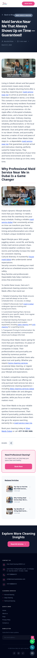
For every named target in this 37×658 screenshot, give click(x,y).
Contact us (5, 623)
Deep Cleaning (8, 598)
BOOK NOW (28, 3)
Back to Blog (9, 15)
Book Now (19, 466)
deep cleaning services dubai (22, 388)
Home (4, 610)
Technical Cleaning (9, 601)
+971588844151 (12, 574)
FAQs (3, 617)
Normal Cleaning (9, 594)
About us (5, 613)
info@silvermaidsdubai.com (16, 579)
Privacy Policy (6, 620)
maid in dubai (28, 304)
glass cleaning (23, 324)
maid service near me (23, 423)
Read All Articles (17, 544)
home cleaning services (18, 363)
